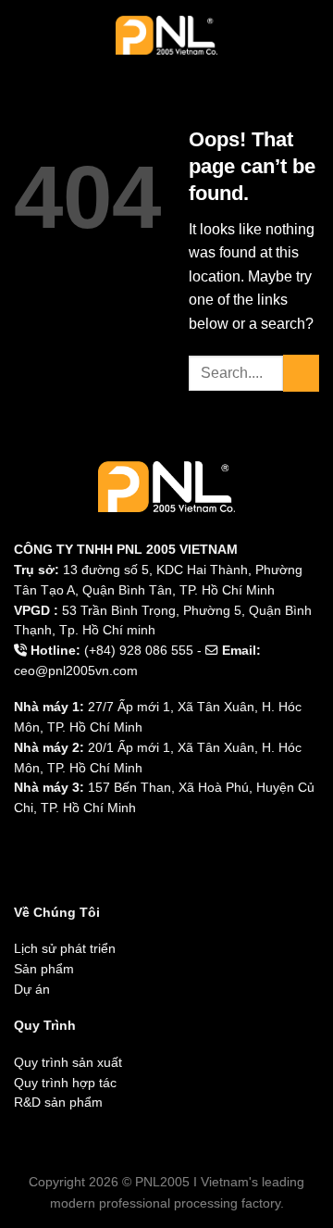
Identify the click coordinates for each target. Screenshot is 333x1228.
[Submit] (301, 373)
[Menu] (25, 34)
